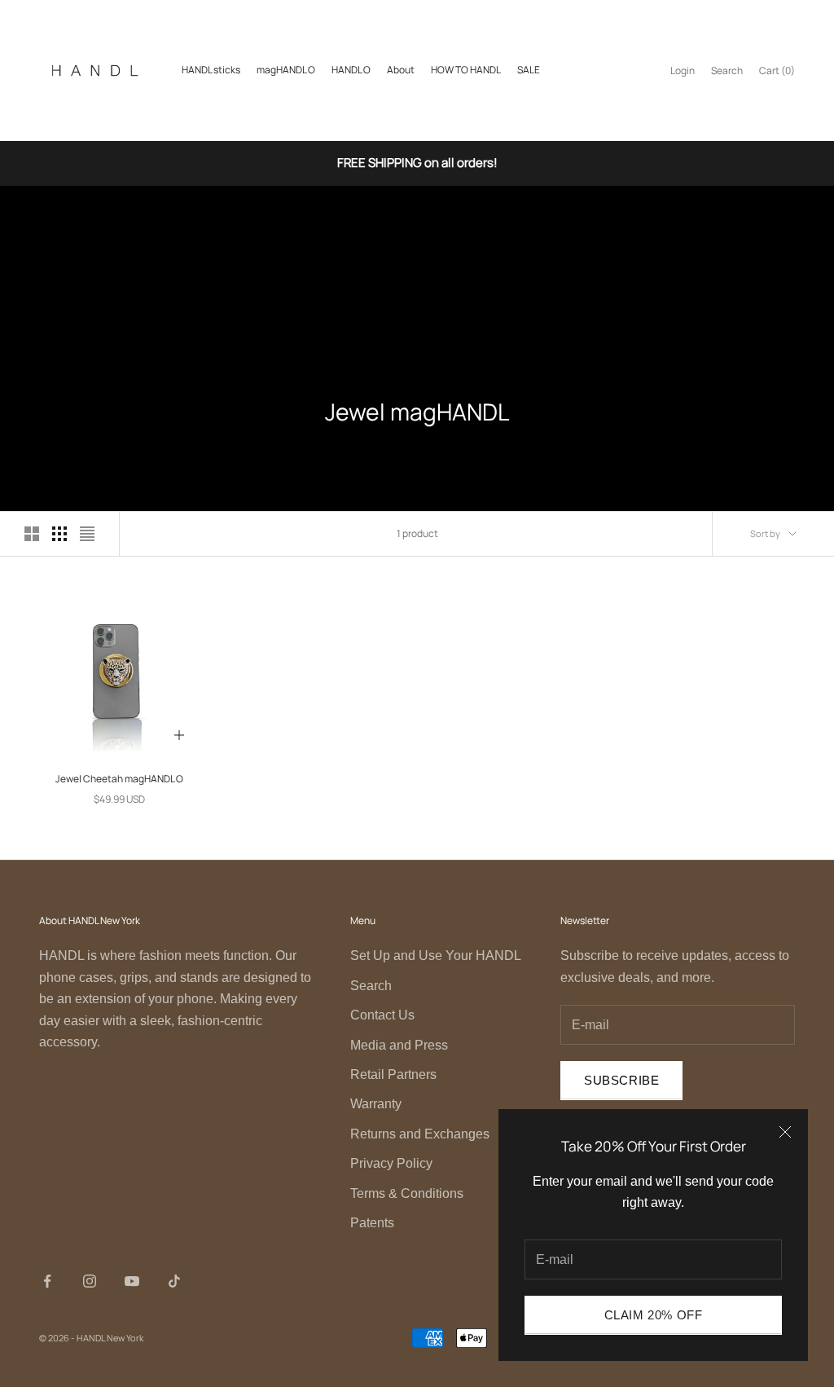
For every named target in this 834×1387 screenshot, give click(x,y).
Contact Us (382, 1015)
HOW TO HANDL (466, 70)
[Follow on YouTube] (132, 1281)
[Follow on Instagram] (89, 1281)
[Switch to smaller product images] (59, 534)
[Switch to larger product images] (31, 534)
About (401, 70)
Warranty (376, 1104)
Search (371, 986)
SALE (528, 70)
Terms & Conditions (406, 1193)
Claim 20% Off (653, 1315)
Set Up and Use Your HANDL (435, 955)
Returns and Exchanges (419, 1134)
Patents (372, 1223)
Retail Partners (393, 1074)
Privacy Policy (391, 1163)
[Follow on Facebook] (47, 1281)
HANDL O (351, 70)
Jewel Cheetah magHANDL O (119, 779)
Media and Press (399, 1045)
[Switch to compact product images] (87, 534)
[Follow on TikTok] (174, 1281)
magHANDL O (286, 70)
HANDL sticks (211, 70)
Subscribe (621, 1080)
